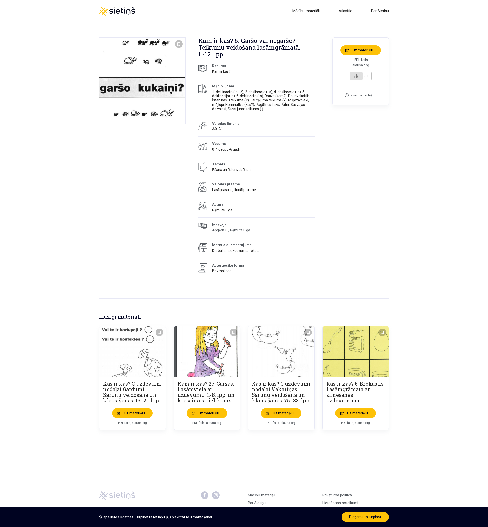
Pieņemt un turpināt (365, 517)
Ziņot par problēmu (363, 95)
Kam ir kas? (221, 71)
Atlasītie (345, 11)
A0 (214, 129)
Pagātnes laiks (267, 105)
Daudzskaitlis (299, 96)
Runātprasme (245, 190)
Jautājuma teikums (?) (268, 100)
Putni (285, 105)
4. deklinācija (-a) (287, 92)
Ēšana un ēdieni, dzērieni (231, 170)
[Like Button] (356, 76)
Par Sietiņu (380, 11)
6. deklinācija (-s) (249, 96)
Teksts (254, 250)
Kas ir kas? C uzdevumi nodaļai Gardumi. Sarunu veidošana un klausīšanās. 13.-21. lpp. (132, 392)
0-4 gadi (218, 149)
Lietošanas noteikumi (340, 503)
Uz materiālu (363, 50)
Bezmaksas (221, 271)
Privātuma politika (337, 495)
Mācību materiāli (306, 11)
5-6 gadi (233, 149)
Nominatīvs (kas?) (239, 105)
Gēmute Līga (222, 210)
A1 (220, 129)
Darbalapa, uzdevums (229, 250)
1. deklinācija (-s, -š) (227, 92)
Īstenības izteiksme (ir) (230, 100)
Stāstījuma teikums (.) (245, 109)
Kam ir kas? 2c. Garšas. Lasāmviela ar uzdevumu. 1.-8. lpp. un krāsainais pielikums (206, 392)
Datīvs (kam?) (276, 96)
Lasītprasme (222, 190)
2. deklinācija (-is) (258, 92)
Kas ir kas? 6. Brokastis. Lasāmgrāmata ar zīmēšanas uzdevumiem (355, 392)
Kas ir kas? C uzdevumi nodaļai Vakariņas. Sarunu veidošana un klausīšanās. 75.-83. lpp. (281, 392)
